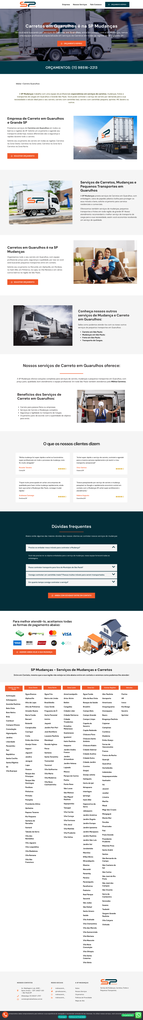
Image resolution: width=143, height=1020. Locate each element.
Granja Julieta (89, 775)
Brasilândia (49, 702)
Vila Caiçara (107, 920)
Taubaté (105, 909)
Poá (103, 830)
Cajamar (106, 723)
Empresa (66, 4)
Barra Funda (30, 715)
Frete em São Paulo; (91, 337)
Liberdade (10, 742)
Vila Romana (30, 855)
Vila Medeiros (50, 778)
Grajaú (86, 770)
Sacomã (86, 898)
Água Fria (48, 694)
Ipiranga (86, 796)
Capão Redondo (90, 730)
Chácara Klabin (89, 745)
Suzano (105, 905)
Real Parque (88, 894)
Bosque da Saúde (90, 702)
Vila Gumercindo (90, 932)
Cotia (27, 736)
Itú (103, 784)
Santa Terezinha (51, 757)
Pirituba (28, 796)
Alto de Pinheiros (32, 707)
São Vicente (107, 890)
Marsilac (86, 853)
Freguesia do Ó (50, 711)
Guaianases (69, 733)
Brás (8, 717)
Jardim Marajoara (90, 832)
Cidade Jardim (89, 762)
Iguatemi (67, 737)
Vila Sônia (87, 962)
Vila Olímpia (88, 951)
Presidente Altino (32, 804)
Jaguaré (28, 753)
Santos (105, 854)
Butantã (28, 723)
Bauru (104, 715)
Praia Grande (107, 835)
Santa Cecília (11, 758)
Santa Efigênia (12, 762)
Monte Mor (106, 818)
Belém (66, 702)
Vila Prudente (69, 833)
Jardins (9, 737)
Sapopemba (69, 803)
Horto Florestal (50, 715)
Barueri (28, 719)
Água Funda (88, 694)
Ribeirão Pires (108, 846)
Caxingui (29, 732)
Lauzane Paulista (51, 736)
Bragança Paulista (110, 719)
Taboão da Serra (32, 832)
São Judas (87, 903)
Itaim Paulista (69, 741)
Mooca (67, 772)
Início (18, 83)
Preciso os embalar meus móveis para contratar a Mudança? (54, 547)
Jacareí (105, 789)
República (10, 754)
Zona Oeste (33, 688)
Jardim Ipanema (90, 827)
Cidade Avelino (89, 754)
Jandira (28, 757)
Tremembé (49, 761)
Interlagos (87, 791)
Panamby (87, 873)
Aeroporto (106, 698)
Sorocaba (106, 901)
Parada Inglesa (50, 744)
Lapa (27, 765)
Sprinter (124, 715)
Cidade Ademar (90, 750)
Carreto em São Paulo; (92, 332)
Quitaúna (29, 808)
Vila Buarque (11, 771)
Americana (107, 702)
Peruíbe (105, 822)
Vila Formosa (69, 820)
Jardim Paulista (89, 836)
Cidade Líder (69, 711)
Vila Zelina (68, 837)
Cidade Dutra (89, 758)
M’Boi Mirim (88, 857)
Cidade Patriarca (71, 715)
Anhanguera (11, 700)
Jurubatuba (88, 848)
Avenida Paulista (13, 704)
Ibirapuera (87, 787)
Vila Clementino (90, 924)
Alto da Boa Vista (90, 698)
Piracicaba (106, 826)
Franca (105, 751)
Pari (7, 750)
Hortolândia (107, 768)
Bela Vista (10, 708)
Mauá (104, 805)
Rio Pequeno (30, 816)
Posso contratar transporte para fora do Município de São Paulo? (55, 567)
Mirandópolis (88, 861)
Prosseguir (62, 1017)
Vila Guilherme (50, 769)
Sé (7, 767)
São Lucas (68, 788)
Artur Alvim (69, 698)
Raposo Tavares (32, 812)
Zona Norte (52, 688)
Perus (46, 748)
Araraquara (107, 711)
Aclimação (10, 696)
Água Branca (30, 694)
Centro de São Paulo (13, 688)
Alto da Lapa (30, 702)
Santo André (107, 850)
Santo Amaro (88, 911)
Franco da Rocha (109, 755)
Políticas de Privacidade (77, 1017)
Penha (66, 780)
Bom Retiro (10, 712)
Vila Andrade (88, 919)
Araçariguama (108, 707)
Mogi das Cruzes (109, 810)
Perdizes (29, 787)
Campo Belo (88, 711)
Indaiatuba (107, 772)
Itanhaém (106, 780)
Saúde (85, 915)
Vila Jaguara (30, 843)
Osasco (28, 769)
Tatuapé (67, 808)
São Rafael (87, 907)
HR (122, 698)
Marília (105, 801)
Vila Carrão (68, 812)
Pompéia (29, 800)
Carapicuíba (30, 727)
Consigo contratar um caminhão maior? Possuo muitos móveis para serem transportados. (66, 575)
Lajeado (67, 767)
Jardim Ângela (89, 819)
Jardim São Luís (90, 840)
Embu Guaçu (107, 740)
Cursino (86, 766)
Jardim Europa (89, 823)
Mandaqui (48, 740)
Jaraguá (28, 761)
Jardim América (90, 815)
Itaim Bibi (87, 800)
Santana (48, 753)
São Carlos (106, 872)
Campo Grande (89, 715)
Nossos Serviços (80, 4)
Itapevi (28, 748)
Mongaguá (106, 814)
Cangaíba (68, 707)
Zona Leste (71, 688)
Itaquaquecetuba (109, 776)
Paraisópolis (88, 882)
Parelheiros (88, 886)
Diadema (106, 736)
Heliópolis (87, 779)
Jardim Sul (87, 844)
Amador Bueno (31, 711)
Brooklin (86, 707)
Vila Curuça (69, 816)
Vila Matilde (69, 829)
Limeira (105, 797)
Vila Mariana (88, 936)
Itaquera (67, 745)
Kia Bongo (125, 707)
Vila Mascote (88, 940)
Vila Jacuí (68, 824)
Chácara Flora (89, 734)
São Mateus (69, 792)
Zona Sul (91, 688)
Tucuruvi (48, 765)
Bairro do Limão (51, 698)
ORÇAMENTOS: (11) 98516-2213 (72, 67)
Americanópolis (70, 694)
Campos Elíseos (13, 725)
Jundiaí (105, 793)
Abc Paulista (107, 694)
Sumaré (28, 827)
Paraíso (86, 878)
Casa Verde (49, 707)
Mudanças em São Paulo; (93, 335)
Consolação (11, 729)
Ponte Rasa (68, 784)
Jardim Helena (70, 763)
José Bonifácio (50, 732)
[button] (71, 547)
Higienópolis (11, 733)
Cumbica (106, 732)
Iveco (123, 702)
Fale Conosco (96, 4)
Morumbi (87, 869)
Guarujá (105, 759)
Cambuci (10, 721)
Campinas (106, 727)
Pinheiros (29, 791)
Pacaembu (10, 746)
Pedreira (86, 890)
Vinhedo (106, 924)
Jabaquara (87, 811)
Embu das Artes (32, 740)
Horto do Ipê (88, 783)
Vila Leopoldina (32, 847)
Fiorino (124, 694)
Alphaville (29, 698)
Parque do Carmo (71, 776)
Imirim (47, 719)
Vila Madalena (31, 851)
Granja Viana (30, 744)
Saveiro (124, 711)
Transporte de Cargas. (92, 340)
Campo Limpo (89, 719)
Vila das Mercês (90, 928)
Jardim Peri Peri (51, 727)
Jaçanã (47, 723)
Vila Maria (48, 773)
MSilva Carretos (118, 381)
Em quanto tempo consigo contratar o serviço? (48, 582)
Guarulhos (106, 764)
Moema (86, 865)
